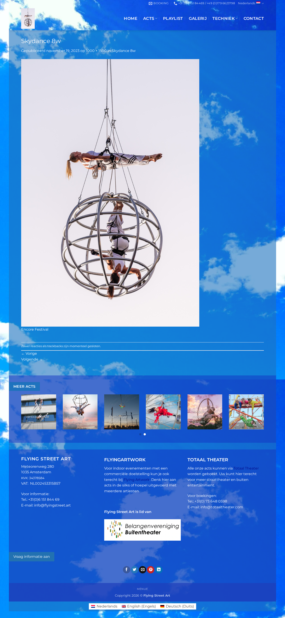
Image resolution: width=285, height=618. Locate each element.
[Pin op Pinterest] (150, 570)
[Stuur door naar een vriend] (142, 570)
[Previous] (28, 415)
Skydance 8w (124, 51)
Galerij (198, 18)
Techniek (223, 18)
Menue (142, 589)
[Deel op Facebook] (126, 570)
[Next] (256, 415)
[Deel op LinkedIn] (159, 570)
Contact (254, 18)
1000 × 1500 (96, 51)
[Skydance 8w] (110, 192)
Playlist (173, 18)
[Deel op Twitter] (134, 570)
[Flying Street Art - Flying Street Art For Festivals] (56, 18)
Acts (148, 18)
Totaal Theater (246, 468)
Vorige (29, 353)
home (130, 18)
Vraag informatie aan (31, 556)
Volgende (32, 359)
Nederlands (246, 3)
